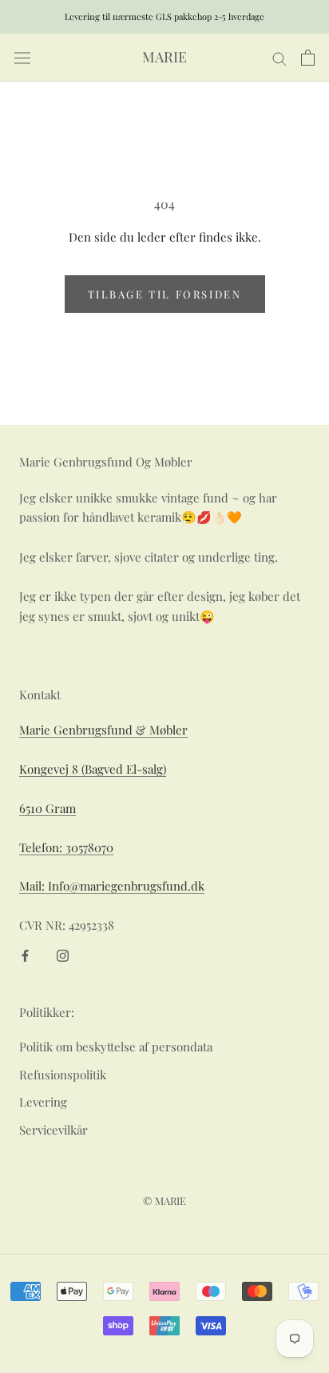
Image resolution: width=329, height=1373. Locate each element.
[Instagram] (63, 954)
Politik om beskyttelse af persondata (115, 1047)
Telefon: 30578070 (66, 847)
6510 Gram (47, 808)
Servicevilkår (53, 1130)
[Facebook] (25, 954)
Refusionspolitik (62, 1075)
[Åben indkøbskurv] (308, 58)
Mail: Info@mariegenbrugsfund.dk (111, 886)
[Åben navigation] (22, 58)
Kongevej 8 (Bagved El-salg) (92, 769)
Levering (43, 1102)
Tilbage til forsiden (165, 294)
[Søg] (279, 57)
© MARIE (164, 1200)
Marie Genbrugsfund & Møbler (103, 730)
